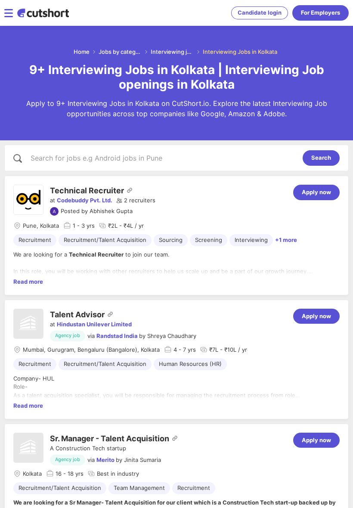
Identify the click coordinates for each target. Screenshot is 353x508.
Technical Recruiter (87, 190)
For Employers (320, 12)
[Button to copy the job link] (129, 190)
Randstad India (117, 335)
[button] (135, 200)
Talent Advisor (77, 314)
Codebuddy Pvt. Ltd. (84, 200)
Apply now (316, 192)
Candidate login (260, 12)
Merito (105, 459)
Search (321, 157)
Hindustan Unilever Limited (94, 324)
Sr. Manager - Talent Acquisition (109, 438)
